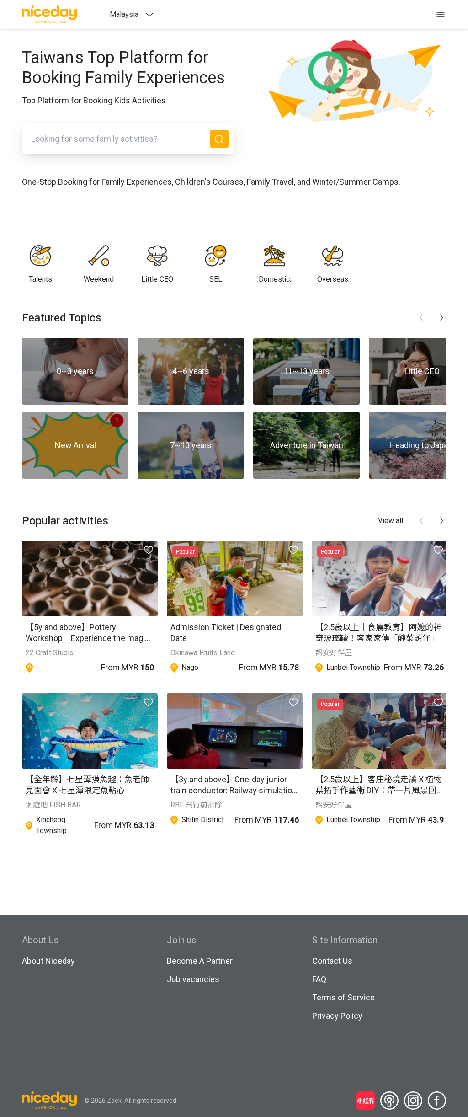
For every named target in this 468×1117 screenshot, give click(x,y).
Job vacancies (193, 979)
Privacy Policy (337, 1016)
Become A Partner (200, 961)
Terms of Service (343, 997)
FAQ (319, 979)
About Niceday (48, 961)
